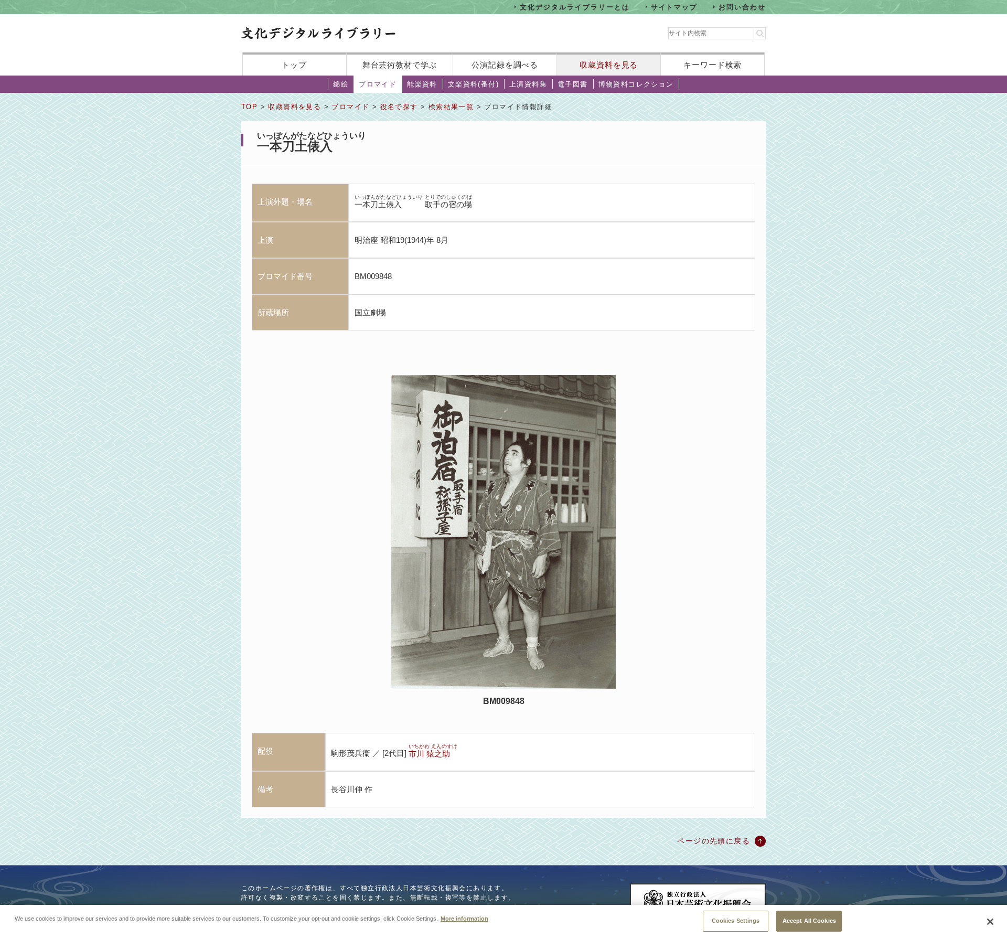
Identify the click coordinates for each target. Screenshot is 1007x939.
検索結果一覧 (451, 107)
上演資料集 (528, 84)
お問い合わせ (742, 7)
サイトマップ (674, 7)
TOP (249, 107)
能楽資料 (422, 84)
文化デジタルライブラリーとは (574, 7)
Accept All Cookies (809, 920)
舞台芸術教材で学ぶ (399, 64)
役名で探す (399, 107)
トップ (294, 64)
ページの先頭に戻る (713, 841)
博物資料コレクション (636, 84)
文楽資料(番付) (473, 84)
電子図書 (573, 84)
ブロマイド (378, 84)
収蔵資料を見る (609, 64)
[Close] (990, 921)
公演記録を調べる (505, 64)
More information (464, 918)
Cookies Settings (736, 920)
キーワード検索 (712, 64)
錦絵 (340, 84)
